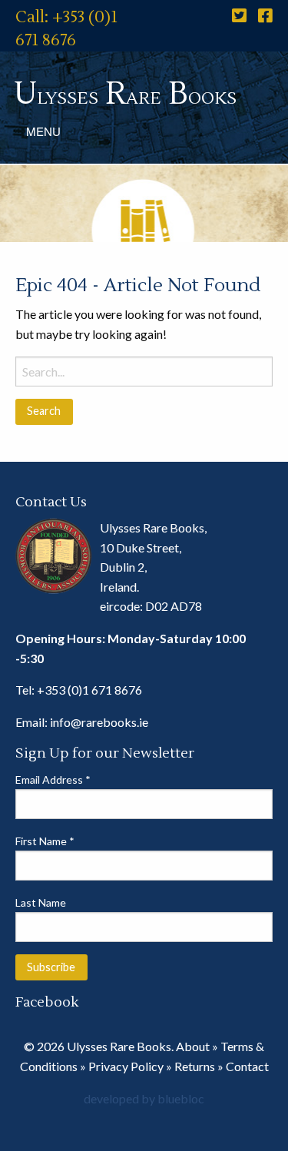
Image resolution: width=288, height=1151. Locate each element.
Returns (194, 1066)
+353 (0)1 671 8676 (89, 689)
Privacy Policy (126, 1066)
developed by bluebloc (144, 1098)
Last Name (40, 902)
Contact (247, 1066)
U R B (125, 94)
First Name (44, 840)
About (193, 1046)
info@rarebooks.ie (99, 722)
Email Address (53, 779)
